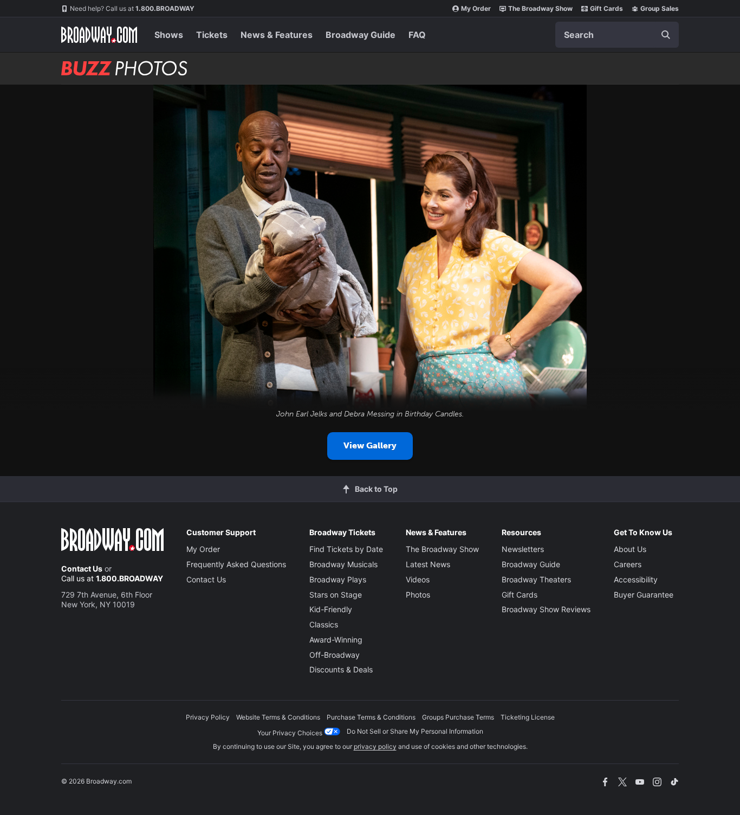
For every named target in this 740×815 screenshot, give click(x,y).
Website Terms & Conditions (278, 717)
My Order (476, 8)
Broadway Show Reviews (546, 609)
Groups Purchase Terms (458, 717)
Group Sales (659, 8)
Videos (418, 579)
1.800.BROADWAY (132, 8)
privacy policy (375, 746)
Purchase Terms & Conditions (371, 717)
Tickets (212, 34)
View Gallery (370, 445)
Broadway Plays (337, 579)
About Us (630, 549)
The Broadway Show (540, 8)
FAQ (417, 34)
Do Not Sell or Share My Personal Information (415, 731)
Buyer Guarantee (643, 594)
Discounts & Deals (341, 669)
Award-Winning (335, 639)
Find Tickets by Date (346, 549)
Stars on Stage (335, 594)
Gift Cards (606, 8)
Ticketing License (528, 717)
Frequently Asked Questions (236, 564)
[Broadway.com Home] (99, 35)
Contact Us (81, 568)
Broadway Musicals (343, 564)
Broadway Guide (360, 34)
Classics (323, 624)
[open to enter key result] (666, 35)
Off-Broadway (334, 654)
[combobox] (617, 35)
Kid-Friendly (330, 609)
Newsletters (523, 549)
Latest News (428, 564)
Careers (627, 564)
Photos (418, 594)
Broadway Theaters (536, 579)
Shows (168, 34)
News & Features (277, 34)
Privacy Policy (208, 717)
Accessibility (636, 579)
